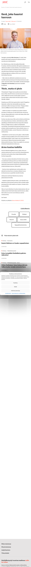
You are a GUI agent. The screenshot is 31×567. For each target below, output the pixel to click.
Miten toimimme (6, 544)
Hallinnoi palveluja (15, 290)
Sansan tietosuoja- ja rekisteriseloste (18, 293)
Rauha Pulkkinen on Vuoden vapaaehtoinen (15, 243)
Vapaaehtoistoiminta (21, 225)
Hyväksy (15, 282)
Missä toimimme (6, 547)
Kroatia (7, 7)
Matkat (24, 214)
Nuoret (12, 219)
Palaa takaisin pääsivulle (11, 235)
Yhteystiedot (5, 553)
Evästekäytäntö (8, 293)
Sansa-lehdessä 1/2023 (18, 200)
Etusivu (3, 7)
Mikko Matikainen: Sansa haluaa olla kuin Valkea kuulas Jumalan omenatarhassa (14, 266)
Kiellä (15, 286)
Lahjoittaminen (5, 550)
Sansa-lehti (23, 219)
